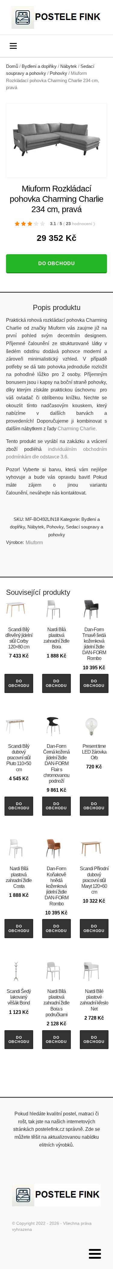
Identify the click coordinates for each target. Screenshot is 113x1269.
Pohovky (58, 73)
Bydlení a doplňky (39, 66)
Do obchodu (56, 263)
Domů (12, 66)
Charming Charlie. (77, 428)
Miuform (34, 542)
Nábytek (68, 66)
